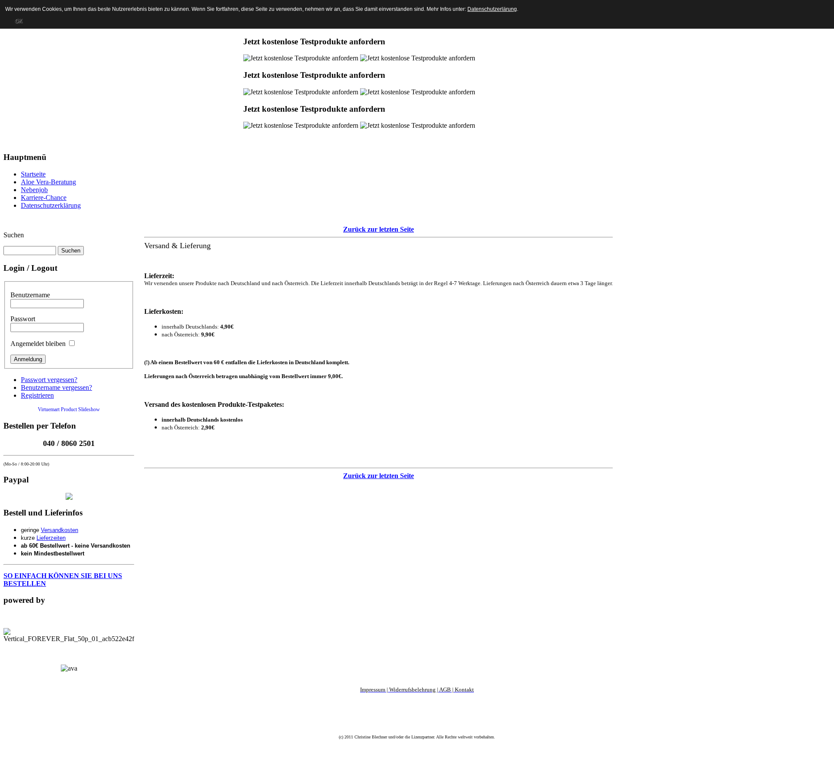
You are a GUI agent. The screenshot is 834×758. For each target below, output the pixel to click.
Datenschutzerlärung (492, 9)
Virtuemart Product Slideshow (69, 409)
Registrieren (37, 395)
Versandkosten (59, 530)
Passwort (22, 318)
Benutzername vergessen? (56, 387)
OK (18, 21)
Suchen (13, 235)
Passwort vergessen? (49, 379)
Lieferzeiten (51, 538)
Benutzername (30, 295)
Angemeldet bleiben (38, 343)
